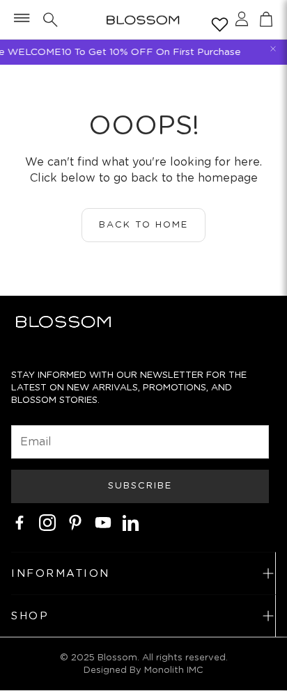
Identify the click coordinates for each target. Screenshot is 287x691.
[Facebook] (19, 522)
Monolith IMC (173, 670)
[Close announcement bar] (273, 48)
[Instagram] (47, 522)
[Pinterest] (75, 522)
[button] (20, 19)
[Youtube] (103, 522)
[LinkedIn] (131, 522)
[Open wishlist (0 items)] (217, 22)
